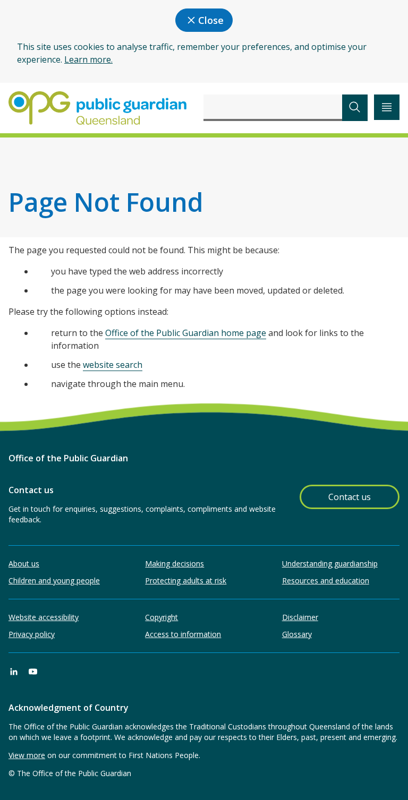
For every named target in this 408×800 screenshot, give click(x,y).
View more (26, 755)
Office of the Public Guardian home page (185, 333)
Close (211, 20)
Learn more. (88, 59)
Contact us (349, 497)
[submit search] (355, 107)
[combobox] (272, 107)
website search (112, 365)
